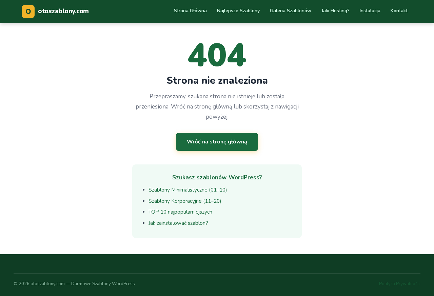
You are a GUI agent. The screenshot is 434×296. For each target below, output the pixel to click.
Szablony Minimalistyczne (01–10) (188, 189)
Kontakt (399, 10)
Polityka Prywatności (399, 284)
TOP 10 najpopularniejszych (180, 212)
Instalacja (370, 10)
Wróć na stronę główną (217, 141)
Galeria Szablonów (290, 10)
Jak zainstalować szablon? (178, 223)
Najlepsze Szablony (238, 10)
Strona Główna (190, 10)
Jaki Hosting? (336, 10)
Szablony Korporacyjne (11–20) (185, 201)
